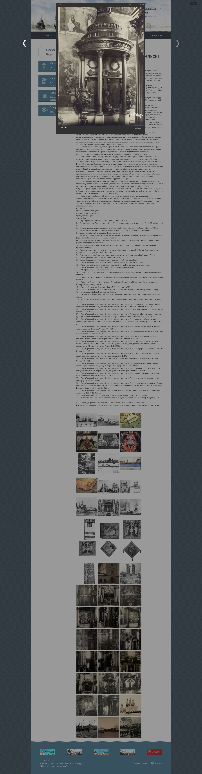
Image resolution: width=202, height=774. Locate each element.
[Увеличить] (141, 5)
